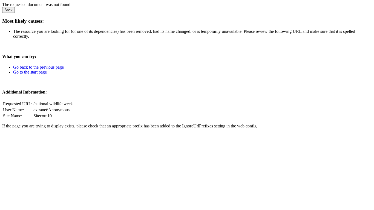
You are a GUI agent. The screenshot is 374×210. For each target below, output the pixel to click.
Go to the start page (30, 72)
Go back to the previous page (38, 67)
